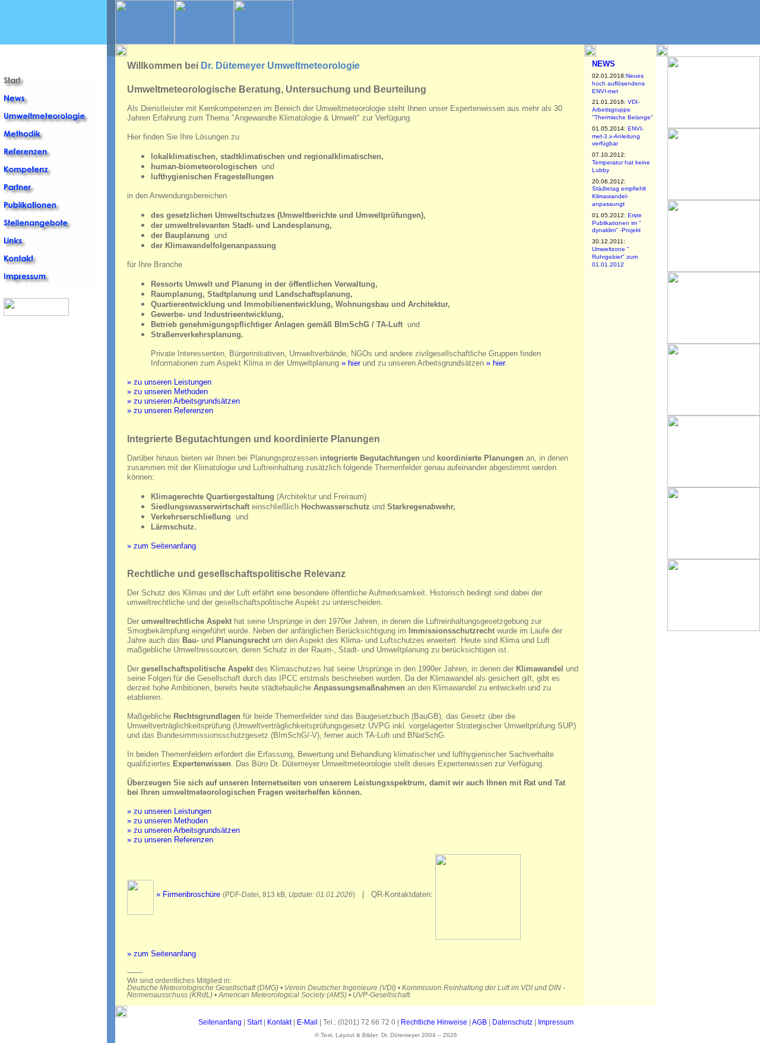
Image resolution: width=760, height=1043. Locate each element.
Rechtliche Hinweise (434, 1022)
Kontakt (279, 1022)
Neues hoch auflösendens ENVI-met (618, 83)
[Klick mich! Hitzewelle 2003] (713, 197)
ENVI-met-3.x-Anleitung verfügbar (618, 136)
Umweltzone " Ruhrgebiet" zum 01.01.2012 (615, 257)
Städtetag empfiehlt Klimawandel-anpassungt (619, 196)
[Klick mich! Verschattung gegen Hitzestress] (713, 484)
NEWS (603, 63)
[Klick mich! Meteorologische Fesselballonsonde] (713, 125)
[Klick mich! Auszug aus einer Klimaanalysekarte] (713, 556)
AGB (479, 1022)
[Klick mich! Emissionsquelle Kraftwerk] (713, 340)
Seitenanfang (220, 1022)
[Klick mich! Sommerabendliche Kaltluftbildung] (713, 628)
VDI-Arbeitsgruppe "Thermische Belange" (622, 110)
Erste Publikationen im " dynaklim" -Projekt (617, 223)
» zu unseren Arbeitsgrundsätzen (183, 401)
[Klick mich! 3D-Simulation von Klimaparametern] (713, 412)
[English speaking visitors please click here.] (11, 67)
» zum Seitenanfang (161, 545)
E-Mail (307, 1022)
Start (254, 1022)
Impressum (556, 1022)
